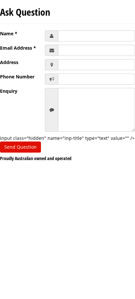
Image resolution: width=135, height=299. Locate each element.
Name (8, 33)
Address (9, 62)
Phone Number (17, 77)
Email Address (18, 48)
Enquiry (8, 91)
